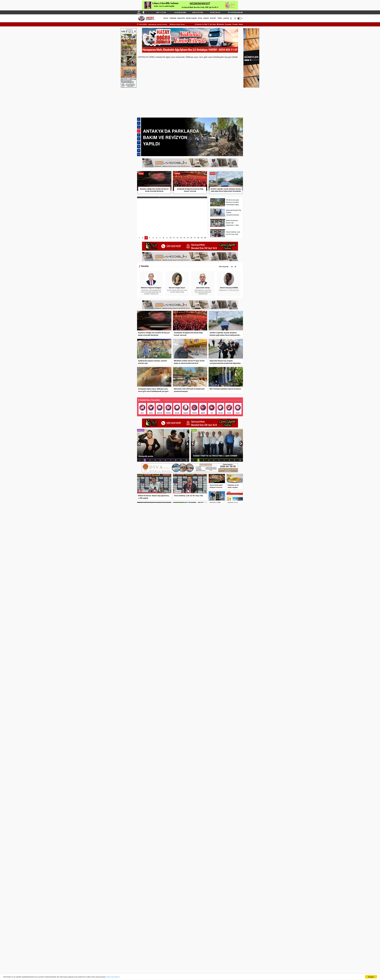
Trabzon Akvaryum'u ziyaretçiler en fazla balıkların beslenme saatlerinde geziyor (203, 838)
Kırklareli (141, 954)
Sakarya (223, 959)
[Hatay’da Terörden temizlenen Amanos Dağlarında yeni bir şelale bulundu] (229, 825)
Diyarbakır (159, 944)
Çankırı (207, 941)
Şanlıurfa (207, 962)
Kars (173, 952)
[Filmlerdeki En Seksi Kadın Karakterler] (164, 835)
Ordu (173, 959)
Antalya (158, 936)
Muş (222, 957)
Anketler (221, 24)
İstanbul (190, 949)
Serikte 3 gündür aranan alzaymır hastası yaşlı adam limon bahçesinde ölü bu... (225, 335)
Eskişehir (158, 947)
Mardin (174, 957)
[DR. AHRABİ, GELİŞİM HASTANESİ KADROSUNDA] (164, 552)
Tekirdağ (142, 965)
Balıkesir (223, 936)
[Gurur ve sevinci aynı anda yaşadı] (203, 628)
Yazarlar (199, 24)
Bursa (174, 941)
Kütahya (223, 954)
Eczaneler (228, 24)
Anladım (371, 977)
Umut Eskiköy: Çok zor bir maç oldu (188, 496)
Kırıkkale (223, 952)
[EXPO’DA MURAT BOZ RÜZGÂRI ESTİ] (203, 850)
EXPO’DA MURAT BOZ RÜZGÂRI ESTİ (199, 862)
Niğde (157, 959)
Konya (207, 954)
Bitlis (222, 939)
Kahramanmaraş (226, 949)
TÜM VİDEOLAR (235, 589)
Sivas (190, 962)
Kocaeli (190, 954)
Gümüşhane (208, 947)
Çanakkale (191, 941)
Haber (219, 589)
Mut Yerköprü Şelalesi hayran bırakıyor (225, 389)
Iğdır (157, 949)
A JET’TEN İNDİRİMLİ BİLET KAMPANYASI (221, 909)
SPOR (200, 18)
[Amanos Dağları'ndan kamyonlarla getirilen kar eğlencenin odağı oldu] (229, 603)
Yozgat (158, 967)
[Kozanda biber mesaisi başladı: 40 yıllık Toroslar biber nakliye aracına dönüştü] (164, 726)
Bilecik (190, 939)
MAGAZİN (181, 18)
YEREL (220, 18)
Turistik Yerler (199, 811)
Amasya (223, 934)
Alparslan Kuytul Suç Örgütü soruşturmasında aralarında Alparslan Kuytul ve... (225, 363)
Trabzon (174, 965)
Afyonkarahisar (177, 934)
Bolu (140, 941)
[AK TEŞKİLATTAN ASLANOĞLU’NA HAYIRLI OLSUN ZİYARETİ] (217, 443)
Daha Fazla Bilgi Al (113, 977)
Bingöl (207, 939)
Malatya (141, 957)
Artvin (190, 936)
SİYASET (213, 18)
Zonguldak (175, 967)
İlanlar (241, 24)
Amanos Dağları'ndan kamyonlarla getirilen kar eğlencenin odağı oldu (227, 617)
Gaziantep (175, 947)
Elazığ (207, 944)
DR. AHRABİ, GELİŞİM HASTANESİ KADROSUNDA (163, 570)
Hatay (225, 811)
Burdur (158, 941)
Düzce (174, 944)
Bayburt (174, 939)
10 (186, 460)
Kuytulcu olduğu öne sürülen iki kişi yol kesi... (156, 24)
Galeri (214, 24)
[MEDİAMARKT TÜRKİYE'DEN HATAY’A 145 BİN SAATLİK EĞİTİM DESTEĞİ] (164, 899)
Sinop (173, 962)
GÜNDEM (173, 18)
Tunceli (190, 965)
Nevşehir (142, 959)
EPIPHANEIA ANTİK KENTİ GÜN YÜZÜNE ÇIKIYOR (227, 862)
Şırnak (223, 962)
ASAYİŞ (226, 18)
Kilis (173, 954)
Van (222, 965)
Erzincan (224, 944)
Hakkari (223, 947)
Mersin (190, 957)
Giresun (190, 947)
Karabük (141, 952)
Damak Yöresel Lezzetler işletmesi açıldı (227, 641)
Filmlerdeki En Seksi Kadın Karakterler (159, 856)
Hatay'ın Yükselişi (148, 635)
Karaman (158, 952)
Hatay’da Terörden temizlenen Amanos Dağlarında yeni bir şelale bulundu (227, 839)
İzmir (206, 949)
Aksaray (207, 934)
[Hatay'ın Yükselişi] (164, 613)
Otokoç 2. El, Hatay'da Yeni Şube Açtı (219, 667)
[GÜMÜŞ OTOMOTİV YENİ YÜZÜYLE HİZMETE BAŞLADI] (164, 679)
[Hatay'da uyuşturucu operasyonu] (203, 603)
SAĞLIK (206, 18)
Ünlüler (211, 811)
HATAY (165, 18)
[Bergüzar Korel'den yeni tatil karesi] (163, 443)
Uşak (206, 965)
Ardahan (174, 936)
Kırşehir (158, 954)
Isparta (174, 949)
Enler (218, 811)
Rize (206, 959)
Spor (226, 589)
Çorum (223, 941)
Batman (158, 939)
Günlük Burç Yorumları (150, 400)
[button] (232, 266)
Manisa (158, 957)
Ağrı (189, 934)
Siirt (157, 962)
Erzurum (142, 947)
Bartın (141, 939)
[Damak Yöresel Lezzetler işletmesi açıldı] (229, 628)
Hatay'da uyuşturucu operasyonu (199, 616)
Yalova (141, 967)
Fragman (212, 589)
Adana (141, 934)
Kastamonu (192, 952)
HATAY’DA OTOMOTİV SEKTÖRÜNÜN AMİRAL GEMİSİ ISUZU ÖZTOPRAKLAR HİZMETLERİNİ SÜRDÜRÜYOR (220, 680)
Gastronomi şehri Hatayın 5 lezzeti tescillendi (216, 487)
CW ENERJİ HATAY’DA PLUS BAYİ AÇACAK (222, 887)
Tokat (157, 965)
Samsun (141, 962)
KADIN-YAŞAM (191, 18)
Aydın (206, 936)
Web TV (206, 24)
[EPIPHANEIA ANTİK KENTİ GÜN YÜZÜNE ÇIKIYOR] (229, 850)
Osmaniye (191, 959)
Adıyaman (159, 934)
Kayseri (207, 952)
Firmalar (235, 24)
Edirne (190, 944)
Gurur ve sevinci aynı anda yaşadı (201, 641)
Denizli (141, 944)
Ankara (141, 936)
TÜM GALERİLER (235, 811)
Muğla (207, 957)
